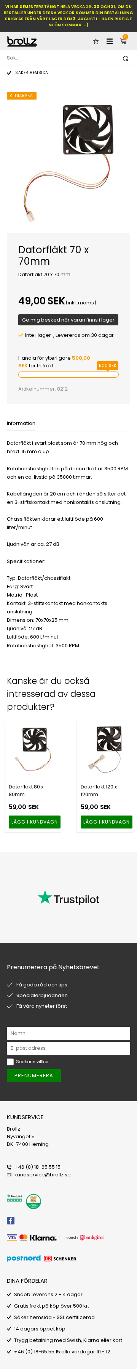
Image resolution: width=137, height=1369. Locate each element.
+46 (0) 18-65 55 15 (37, 1167)
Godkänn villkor (32, 1062)
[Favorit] (96, 41)
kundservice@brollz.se (42, 1174)
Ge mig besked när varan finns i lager (68, 319)
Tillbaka (23, 95)
